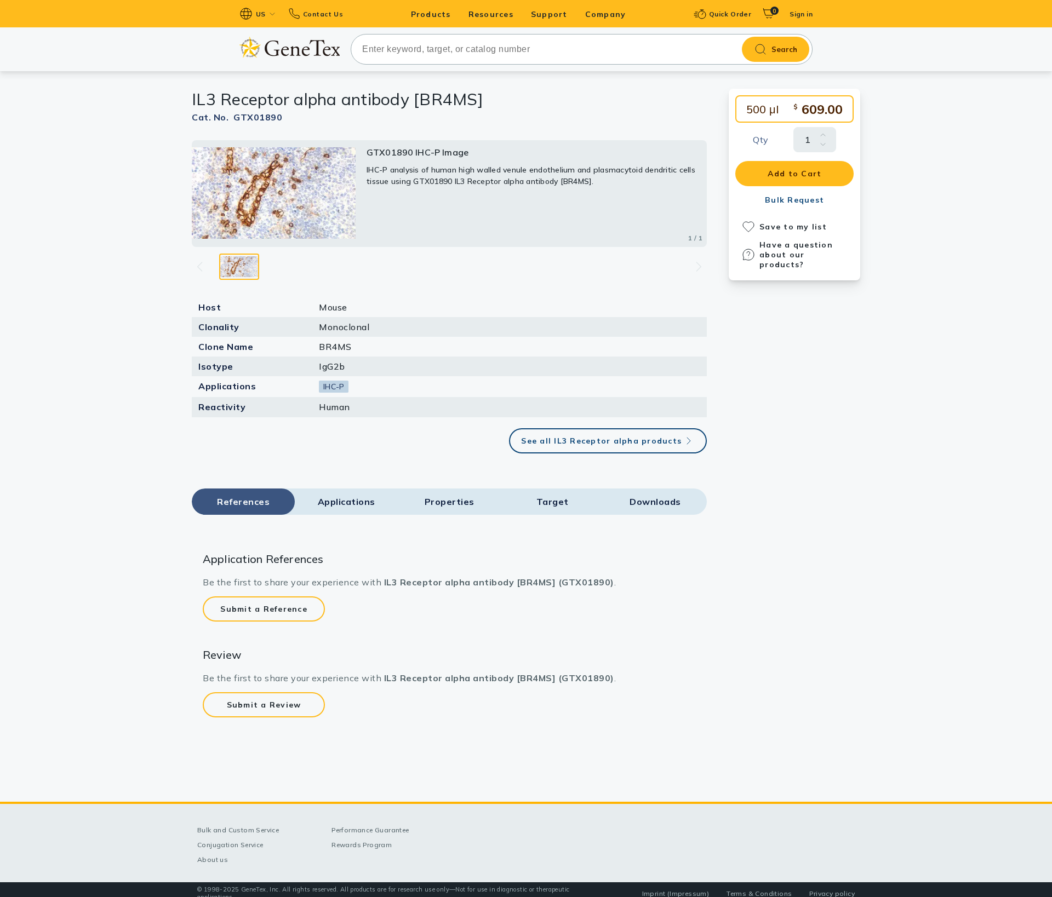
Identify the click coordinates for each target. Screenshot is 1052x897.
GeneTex (289, 47)
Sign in (801, 14)
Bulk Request (794, 200)
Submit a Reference (263, 609)
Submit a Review (264, 705)
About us (212, 859)
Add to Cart (795, 174)
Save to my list (793, 227)
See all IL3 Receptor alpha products (601, 441)
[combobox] (582, 49)
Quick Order (730, 14)
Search (784, 49)
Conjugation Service (230, 845)
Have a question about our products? (796, 254)
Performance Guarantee (370, 830)
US (261, 14)
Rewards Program (361, 845)
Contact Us (323, 14)
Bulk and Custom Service (238, 830)
